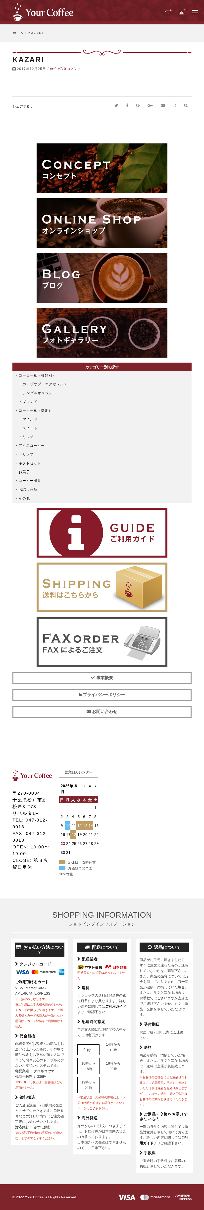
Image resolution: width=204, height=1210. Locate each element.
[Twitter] (116, 106)
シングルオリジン (37, 393)
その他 (24, 498)
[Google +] (150, 106)
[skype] (186, 106)
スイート (30, 428)
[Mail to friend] (163, 106)
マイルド (30, 419)
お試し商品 (28, 489)
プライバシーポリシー (103, 694)
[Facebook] (127, 106)
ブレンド (30, 402)
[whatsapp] (174, 106)
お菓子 (24, 472)
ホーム (18, 33)
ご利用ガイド (115, 1006)
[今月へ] (90, 788)
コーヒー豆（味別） (35, 410)
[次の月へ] (96, 788)
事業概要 (104, 677)
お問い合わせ (104, 711)
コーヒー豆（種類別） (37, 375)
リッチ (28, 437)
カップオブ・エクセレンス (45, 384)
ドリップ (26, 454)
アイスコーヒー (32, 445)
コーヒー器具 (30, 481)
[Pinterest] (138, 106)
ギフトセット (30, 463)
